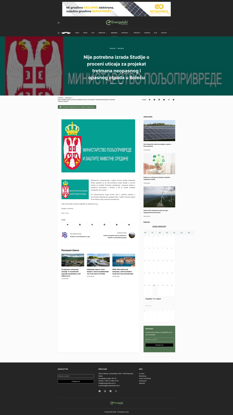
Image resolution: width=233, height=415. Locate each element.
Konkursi (147, 32)
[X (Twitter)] (154, 99)
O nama (141, 373)
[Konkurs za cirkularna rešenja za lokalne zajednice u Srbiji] (159, 163)
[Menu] (59, 23)
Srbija (77, 32)
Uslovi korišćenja (145, 378)
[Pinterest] (92, 224)
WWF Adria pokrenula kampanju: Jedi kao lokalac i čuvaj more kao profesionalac (122, 271)
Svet (92, 32)
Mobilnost (137, 32)
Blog (155, 32)
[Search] (58, 33)
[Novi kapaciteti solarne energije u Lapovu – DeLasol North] (159, 130)
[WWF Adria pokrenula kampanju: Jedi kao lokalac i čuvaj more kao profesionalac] (123, 260)
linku (96, 204)
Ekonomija (124, 32)
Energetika (101, 32)
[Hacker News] (164, 99)
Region (85, 32)
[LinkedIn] (159, 99)
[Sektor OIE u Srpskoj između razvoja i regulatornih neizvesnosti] (159, 196)
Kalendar (142, 383)
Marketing (142, 376)
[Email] (129, 224)
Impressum (143, 381)
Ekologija (114, 32)
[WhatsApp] (173, 99)
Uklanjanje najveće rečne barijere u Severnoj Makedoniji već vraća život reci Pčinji (98, 271)
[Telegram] (168, 99)
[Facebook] (149, 99)
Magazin (163, 32)
